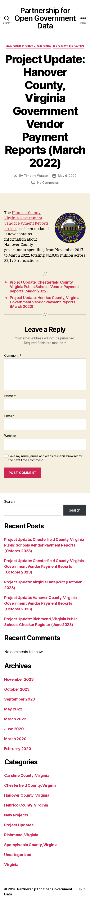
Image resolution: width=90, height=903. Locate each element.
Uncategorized (17, 854)
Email (9, 416)
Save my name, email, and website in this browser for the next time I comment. (45, 458)
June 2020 (14, 729)
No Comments (47, 183)
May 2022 (13, 709)
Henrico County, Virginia (26, 805)
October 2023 (17, 689)
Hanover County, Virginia (28, 46)
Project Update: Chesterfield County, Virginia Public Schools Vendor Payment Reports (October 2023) (44, 545)
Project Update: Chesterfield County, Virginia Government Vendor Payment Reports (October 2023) (44, 566)
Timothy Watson (36, 176)
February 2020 (17, 748)
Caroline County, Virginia (26, 775)
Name (10, 396)
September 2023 (19, 699)
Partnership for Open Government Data (45, 18)
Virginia (11, 864)
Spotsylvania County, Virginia (31, 845)
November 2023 (19, 679)
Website (10, 436)
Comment (13, 356)
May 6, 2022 (67, 176)
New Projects (16, 815)
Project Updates (68, 46)
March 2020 (15, 739)
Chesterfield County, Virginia (30, 785)
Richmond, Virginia (21, 835)
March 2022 (15, 719)
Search (9, 501)
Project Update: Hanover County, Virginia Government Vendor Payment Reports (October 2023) (40, 603)
